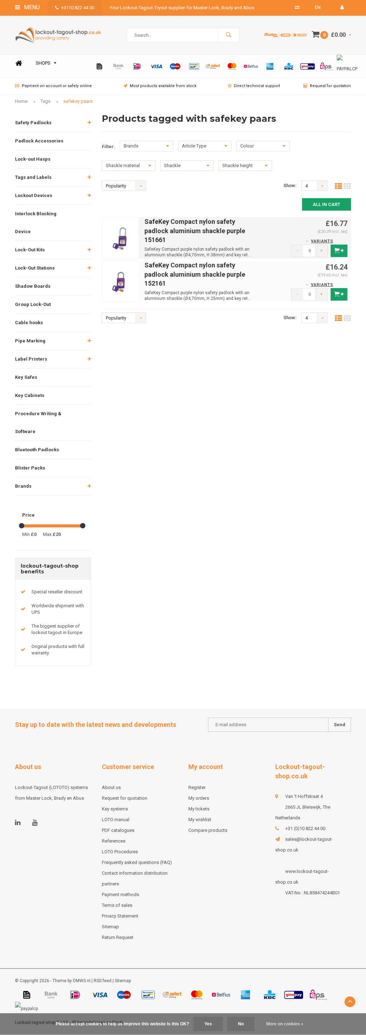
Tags (45, 101)
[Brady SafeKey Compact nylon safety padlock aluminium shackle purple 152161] (120, 280)
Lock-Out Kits (30, 249)
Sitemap (110, 926)
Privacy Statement (120, 916)
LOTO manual (115, 819)
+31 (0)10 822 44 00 (305, 828)
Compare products (207, 830)
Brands (23, 486)
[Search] (228, 35)
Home (18, 63)
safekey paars (78, 101)
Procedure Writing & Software (38, 422)
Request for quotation (330, 86)
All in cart (326, 204)
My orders (198, 798)
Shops (43, 63)
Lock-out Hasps (32, 159)
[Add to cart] (339, 251)
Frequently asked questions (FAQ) (137, 862)
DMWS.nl (81, 980)
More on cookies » (284, 1023)
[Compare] (297, 7)
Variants (322, 241)
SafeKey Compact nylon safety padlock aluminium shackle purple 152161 (194, 274)
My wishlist (199, 819)
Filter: (108, 146)
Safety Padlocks (33, 122)
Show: (290, 185)
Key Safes (26, 377)
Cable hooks (29, 322)
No (241, 1023)
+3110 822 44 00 (77, 7)
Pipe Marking (30, 340)
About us (111, 787)
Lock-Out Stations (35, 268)
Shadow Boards (32, 286)
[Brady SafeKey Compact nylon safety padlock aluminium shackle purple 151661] (120, 237)
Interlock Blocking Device (35, 222)
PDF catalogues (118, 830)
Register (197, 787)
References (113, 841)
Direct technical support (257, 86)
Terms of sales (117, 905)
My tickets (198, 809)
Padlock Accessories (39, 141)
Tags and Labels (33, 177)
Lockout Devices (33, 195)
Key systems (115, 809)
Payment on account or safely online (57, 86)
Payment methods (120, 894)
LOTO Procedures (120, 851)
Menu (31, 7)
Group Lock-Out (33, 304)
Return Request (117, 937)
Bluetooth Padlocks (37, 449)
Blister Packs (30, 468)
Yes (208, 1023)
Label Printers (31, 359)
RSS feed (103, 980)
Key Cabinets (29, 395)
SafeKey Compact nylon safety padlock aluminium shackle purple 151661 (194, 230)
